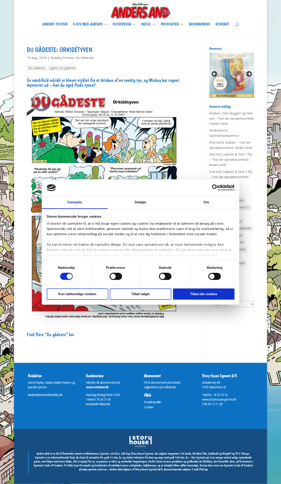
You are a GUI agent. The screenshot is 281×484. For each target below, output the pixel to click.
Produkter (170, 25)
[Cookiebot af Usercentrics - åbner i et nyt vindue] (215, 187)
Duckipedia (122, 25)
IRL (242, 242)
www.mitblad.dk (97, 387)
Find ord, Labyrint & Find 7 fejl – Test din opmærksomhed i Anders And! (230, 159)
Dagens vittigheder (240, 228)
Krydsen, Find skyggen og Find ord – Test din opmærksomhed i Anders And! (231, 118)
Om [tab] (206, 202)
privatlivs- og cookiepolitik (196, 255)
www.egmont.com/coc (94, 469)
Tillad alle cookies (203, 294)
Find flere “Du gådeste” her (50, 334)
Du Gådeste (85, 57)
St (203, 382)
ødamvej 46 (212, 382)
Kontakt (222, 25)
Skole (146, 25)
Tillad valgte (140, 294)
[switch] (116, 276)
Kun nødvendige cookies (77, 294)
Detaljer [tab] (141, 202)
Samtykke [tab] (74, 202)
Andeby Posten (54, 25)
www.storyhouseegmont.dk (219, 399)
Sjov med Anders (88, 25)
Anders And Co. (240, 207)
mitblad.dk (169, 387)
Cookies (149, 407)
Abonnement (199, 25)
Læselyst (240, 249)
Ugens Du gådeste (62, 68)
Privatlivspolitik (152, 402)
